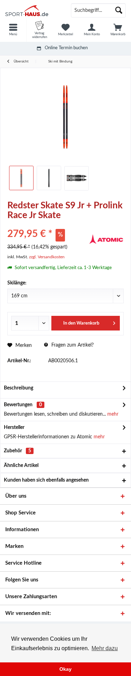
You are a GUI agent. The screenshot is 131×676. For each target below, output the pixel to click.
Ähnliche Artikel (21, 465)
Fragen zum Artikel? (72, 345)
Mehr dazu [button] (105, 648)
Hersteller (14, 427)
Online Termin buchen (66, 48)
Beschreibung (18, 388)
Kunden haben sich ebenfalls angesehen (46, 480)
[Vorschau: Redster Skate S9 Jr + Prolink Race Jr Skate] (21, 178)
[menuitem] (13, 29)
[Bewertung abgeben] (47, 224)
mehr (112, 414)
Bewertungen (18, 404)
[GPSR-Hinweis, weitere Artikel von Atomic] (106, 239)
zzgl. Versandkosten (47, 257)
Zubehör (17, 450)
